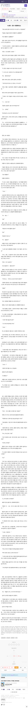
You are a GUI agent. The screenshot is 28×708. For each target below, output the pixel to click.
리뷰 (11, 20)
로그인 (12, 675)
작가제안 (25, 5)
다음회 (14, 670)
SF (7, 13)
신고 (25, 667)
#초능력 (10, 14)
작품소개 (25, 20)
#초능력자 (13, 14)
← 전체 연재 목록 (14, 692)
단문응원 (16, 20)
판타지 (5, 13)
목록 (23, 670)
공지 (7, 20)
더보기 (26, 17)
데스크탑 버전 (3, 700)
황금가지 (3, 702)
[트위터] (2, 704)
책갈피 (21, 20)
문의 (24, 697)
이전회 (5, 670)
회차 (2, 20)
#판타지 (5, 14)
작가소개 (22, 11)
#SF (8, 14)
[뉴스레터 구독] (4, 704)
